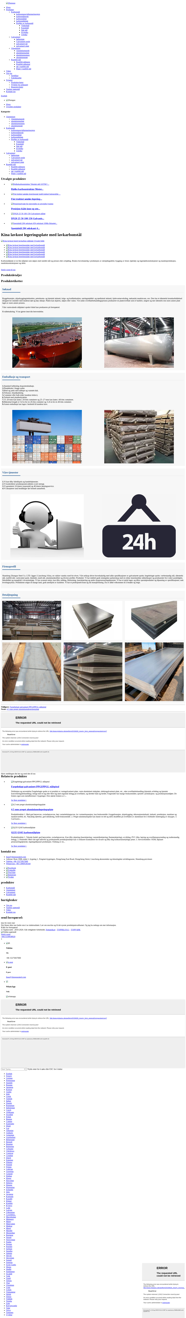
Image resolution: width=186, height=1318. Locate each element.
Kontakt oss (11, 91)
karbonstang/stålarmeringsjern (28, 14)
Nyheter (9, 80)
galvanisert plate (22, 46)
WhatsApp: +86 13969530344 (18, 864)
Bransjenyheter (17, 87)
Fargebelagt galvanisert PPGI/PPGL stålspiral (28, 707)
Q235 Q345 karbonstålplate (25, 832)
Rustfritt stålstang (23, 62)
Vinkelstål (25, 26)
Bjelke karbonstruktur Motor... (27, 189)
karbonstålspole (22, 16)
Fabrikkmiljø (16, 78)
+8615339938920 (8, 936)
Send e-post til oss (8, 270)
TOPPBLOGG (63, 930)
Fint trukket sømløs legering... (26, 199)
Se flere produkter (19, 800)
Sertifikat (14, 76)
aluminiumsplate (22, 53)
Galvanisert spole (23, 41)
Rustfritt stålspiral (23, 64)
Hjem (8, 7)
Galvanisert (15, 37)
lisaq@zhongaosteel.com (16, 857)
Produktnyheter (17, 82)
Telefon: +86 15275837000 (17, 861)
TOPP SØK (75, 930)
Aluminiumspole (22, 51)
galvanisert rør (22, 44)
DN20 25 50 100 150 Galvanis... (27, 218)
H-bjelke (24, 32)
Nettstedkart (50, 930)
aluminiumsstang (23, 55)
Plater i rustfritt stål (23, 69)
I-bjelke (24, 35)
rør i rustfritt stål (22, 66)
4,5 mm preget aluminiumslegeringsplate (23, 709)
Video (8, 71)
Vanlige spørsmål (13, 89)
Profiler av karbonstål (24, 23)
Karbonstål (15, 12)
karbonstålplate (22, 21)
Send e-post (5, 934)
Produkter (10, 10)
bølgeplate (20, 39)
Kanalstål (25, 28)
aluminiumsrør (22, 57)
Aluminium (15, 48)
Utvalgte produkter (13, 107)
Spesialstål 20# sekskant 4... (25, 228)
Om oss (9, 73)
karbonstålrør (21, 19)
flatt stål (24, 30)
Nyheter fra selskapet (19, 85)
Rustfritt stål (16, 60)
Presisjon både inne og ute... (25, 208)
